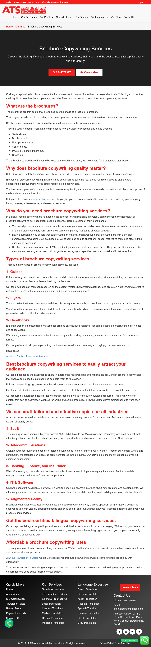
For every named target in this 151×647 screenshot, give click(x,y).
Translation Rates (15, 603)
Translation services (53, 589)
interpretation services (54, 594)
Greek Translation (87, 618)
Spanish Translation (88, 608)
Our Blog (116, 17)
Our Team (81, 17)
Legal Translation (51, 603)
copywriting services (44, 199)
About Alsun (12, 594)
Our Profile (46, 17)
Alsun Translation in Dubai (23, 557)
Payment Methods (16, 613)
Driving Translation (52, 618)
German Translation (88, 594)
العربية (141, 2)
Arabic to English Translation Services (27, 356)
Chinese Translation (88, 613)
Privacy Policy (106, 643)
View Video (90, 72)
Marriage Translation (53, 622)
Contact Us (129, 17)
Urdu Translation (87, 622)
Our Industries (63, 17)
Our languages (99, 17)
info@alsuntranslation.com (54, 2)
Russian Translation (88, 603)
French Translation (88, 589)
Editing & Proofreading (54, 598)
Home (15, 17)
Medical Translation (52, 613)
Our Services (28, 17)
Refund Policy (14, 608)
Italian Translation (87, 598)
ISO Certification (15, 598)
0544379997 (20, 2)
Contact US (12, 618)
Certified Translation (53, 608)
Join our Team (130, 587)
